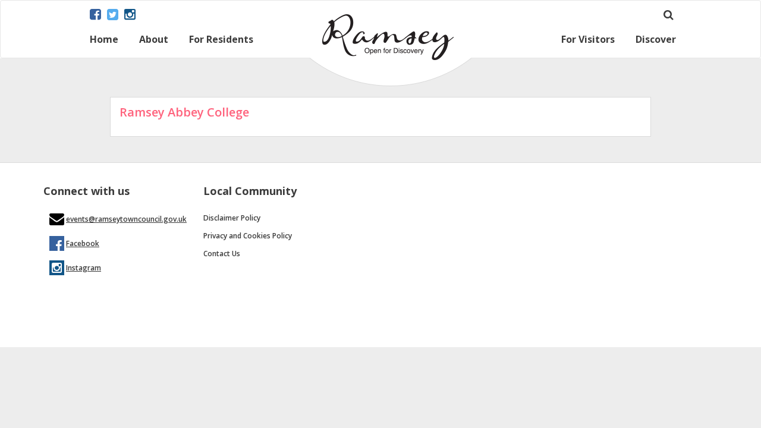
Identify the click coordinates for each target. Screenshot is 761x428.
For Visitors (588, 40)
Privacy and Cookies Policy (247, 236)
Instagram (83, 268)
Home (104, 40)
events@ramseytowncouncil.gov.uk (126, 219)
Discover (656, 40)
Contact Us (221, 253)
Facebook (82, 243)
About (153, 40)
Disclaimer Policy (231, 218)
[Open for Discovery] (390, 83)
